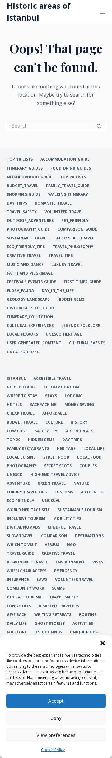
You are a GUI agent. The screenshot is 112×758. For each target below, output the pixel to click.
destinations (89, 536)
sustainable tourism (80, 509)
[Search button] (99, 126)
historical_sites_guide (31, 308)
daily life (17, 623)
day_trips (17, 203)
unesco (15, 474)
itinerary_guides (25, 168)
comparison (54, 536)
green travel (52, 483)
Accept (56, 701)
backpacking (43, 404)
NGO (71, 544)
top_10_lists (20, 159)
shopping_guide (23, 194)
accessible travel (52, 378)
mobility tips (67, 518)
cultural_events (87, 343)
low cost (17, 431)
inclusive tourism (26, 518)
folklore (17, 632)
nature (81, 483)
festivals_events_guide (31, 282)
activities (82, 623)
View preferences (56, 735)
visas (97, 562)
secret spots (58, 466)
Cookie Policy (53, 749)
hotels (14, 404)
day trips (72, 439)
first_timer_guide (82, 282)
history (79, 422)
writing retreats (52, 614)
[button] (103, 643)
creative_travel (24, 255)
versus (52, 544)
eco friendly (20, 500)
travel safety (63, 597)
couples (88, 466)
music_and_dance (25, 264)
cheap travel (21, 413)
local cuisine (21, 457)
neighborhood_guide (29, 177)
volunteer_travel (63, 212)
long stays (19, 606)
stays (51, 395)
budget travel (22, 422)
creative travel (58, 553)
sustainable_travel (28, 238)
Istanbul (16, 378)
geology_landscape (28, 299)
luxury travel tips (27, 492)
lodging (74, 395)
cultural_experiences (30, 325)
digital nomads (23, 527)
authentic (92, 492)
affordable (54, 413)
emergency (65, 570)
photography (21, 466)
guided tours (21, 387)
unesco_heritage (64, 334)
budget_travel (22, 185)
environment (70, 562)
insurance (18, 579)
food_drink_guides (70, 168)
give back (16, 614)
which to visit (22, 544)
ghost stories (50, 623)
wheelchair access (26, 570)
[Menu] (102, 12)
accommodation (61, 387)
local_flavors (22, 334)
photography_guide (28, 229)
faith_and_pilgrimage (30, 273)
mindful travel (64, 527)
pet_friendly (75, 220)
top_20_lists (73, 177)
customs (63, 492)
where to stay (22, 395)
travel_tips (61, 255)
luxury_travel (66, 264)
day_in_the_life (58, 290)
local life (94, 448)
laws (42, 579)
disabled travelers (59, 606)
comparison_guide (77, 229)
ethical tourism (24, 597)
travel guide (20, 553)
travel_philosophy (73, 246)
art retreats (79, 431)
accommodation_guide (65, 159)
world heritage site (28, 509)
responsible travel (27, 562)
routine (87, 614)
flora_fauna (20, 290)
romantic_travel (53, 203)
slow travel (20, 536)
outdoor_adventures (30, 220)
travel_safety (22, 212)
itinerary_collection (30, 316)
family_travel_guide (67, 185)
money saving (79, 404)
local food (89, 457)
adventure (18, 483)
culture (54, 422)
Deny (56, 718)
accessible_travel (75, 238)
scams (58, 588)
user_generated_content (34, 343)
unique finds (48, 632)
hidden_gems (70, 299)
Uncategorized (23, 352)
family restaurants (28, 448)
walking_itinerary (68, 194)
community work (25, 588)
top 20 (13, 439)
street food (56, 457)
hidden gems (41, 439)
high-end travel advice (55, 474)
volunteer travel (74, 579)
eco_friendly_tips (26, 246)
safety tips (46, 431)
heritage (66, 448)
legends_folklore (80, 325)
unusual (51, 500)
